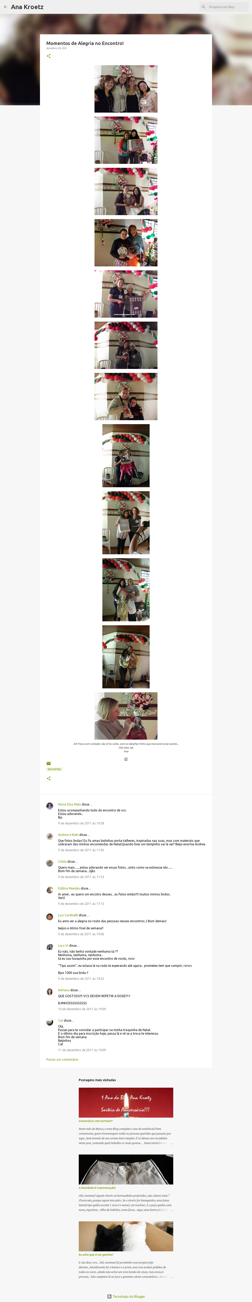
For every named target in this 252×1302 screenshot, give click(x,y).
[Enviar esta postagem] (48, 765)
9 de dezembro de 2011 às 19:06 (81, 934)
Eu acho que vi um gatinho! (96, 1254)
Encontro (54, 769)
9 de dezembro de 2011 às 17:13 (81, 903)
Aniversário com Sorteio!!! (96, 1121)
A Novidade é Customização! (97, 1187)
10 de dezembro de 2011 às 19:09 (82, 1009)
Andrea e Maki (68, 834)
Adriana (63, 990)
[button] (48, 56)
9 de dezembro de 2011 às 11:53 (81, 877)
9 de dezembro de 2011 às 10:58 (81, 823)
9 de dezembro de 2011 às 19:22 (81, 978)
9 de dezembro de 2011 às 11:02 (81, 850)
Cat (60, 1020)
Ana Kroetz (27, 6)
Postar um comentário (62, 1059)
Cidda (62, 861)
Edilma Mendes (69, 888)
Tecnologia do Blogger (128, 1296)
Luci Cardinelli (68, 915)
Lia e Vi (63, 945)
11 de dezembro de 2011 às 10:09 (82, 1050)
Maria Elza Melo (69, 804)
